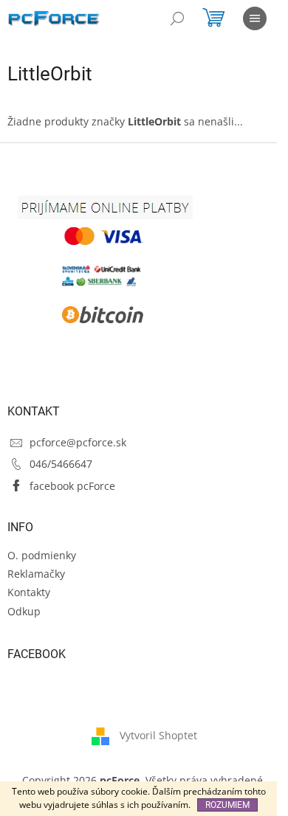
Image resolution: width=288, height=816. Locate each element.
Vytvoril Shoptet (158, 735)
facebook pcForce (72, 486)
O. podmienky (41, 555)
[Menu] (255, 18)
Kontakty (28, 592)
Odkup (24, 611)
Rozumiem (227, 805)
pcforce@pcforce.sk (78, 442)
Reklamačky (36, 574)
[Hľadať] (177, 18)
